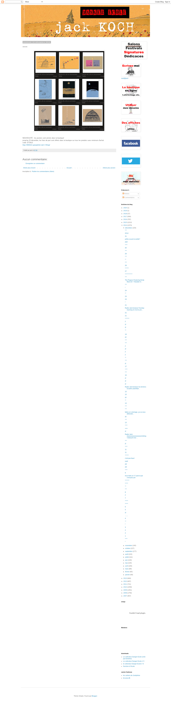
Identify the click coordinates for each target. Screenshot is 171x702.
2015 (125, 222)
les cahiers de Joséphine (131, 675)
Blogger (94, 696)
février (127, 572)
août (127, 554)
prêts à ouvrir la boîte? (132, 239)
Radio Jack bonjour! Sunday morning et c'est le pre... (134, 309)
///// (126, 464)
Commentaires (129, 197)
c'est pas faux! (129, 458)
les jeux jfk (126, 678)
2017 (125, 216)
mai (126, 563)
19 (126, 334)
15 (126, 391)
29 (126, 254)
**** (126, 245)
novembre (128, 545)
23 (126, 296)
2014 (125, 225)
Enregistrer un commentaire (35, 163)
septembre (129, 551)
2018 (125, 214)
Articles (126, 194)
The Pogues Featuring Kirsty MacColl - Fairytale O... (134, 281)
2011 (125, 584)
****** (127, 268)
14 (126, 403)
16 (126, 375)
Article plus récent (29, 168)
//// (125, 337)
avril (126, 566)
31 (126, 236)
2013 (125, 578)
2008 (125, 593)
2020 (125, 208)
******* (127, 318)
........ (126, 515)
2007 (125, 596)
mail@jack (124, 78)
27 (126, 271)
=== (126, 428)
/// (125, 324)
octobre (128, 548)
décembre (128, 228)
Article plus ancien (109, 168)
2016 (125, 219)
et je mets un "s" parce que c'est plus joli (134, 476)
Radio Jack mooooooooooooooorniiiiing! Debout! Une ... (135, 436)
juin (126, 560)
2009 (125, 590)
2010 (125, 587)
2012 (125, 581)
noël (126, 461)
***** (126, 483)
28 (126, 265)
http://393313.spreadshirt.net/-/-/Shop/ (36, 145)
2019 (125, 211)
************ (128, 274)
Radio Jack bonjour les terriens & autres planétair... (135, 388)
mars (127, 569)
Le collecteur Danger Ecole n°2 (133, 661)
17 (126, 366)
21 (126, 305)
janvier (127, 575)
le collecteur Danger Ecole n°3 (133, 664)
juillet (127, 557)
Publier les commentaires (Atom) (43, 171)
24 (126, 290)
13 (126, 422)
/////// (126, 242)
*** (126, 230)
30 (126, 248)
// (125, 321)
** (125, 259)
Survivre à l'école (129, 666)
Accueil (69, 168)
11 (126, 449)
